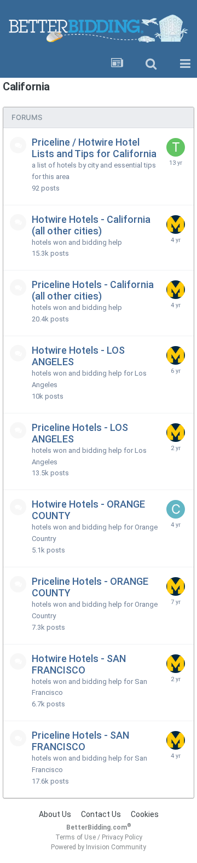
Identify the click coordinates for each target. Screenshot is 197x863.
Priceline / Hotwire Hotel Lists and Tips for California (94, 147)
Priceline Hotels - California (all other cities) (93, 290)
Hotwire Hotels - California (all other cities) (91, 225)
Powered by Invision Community (98, 847)
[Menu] (185, 64)
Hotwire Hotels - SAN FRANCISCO (79, 664)
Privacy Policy (122, 837)
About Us (55, 814)
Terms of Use (75, 837)
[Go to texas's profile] (175, 147)
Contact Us (101, 814)
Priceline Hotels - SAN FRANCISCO (80, 740)
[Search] (151, 64)
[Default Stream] (117, 64)
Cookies (145, 814)
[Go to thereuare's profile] (175, 224)
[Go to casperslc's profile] (175, 509)
